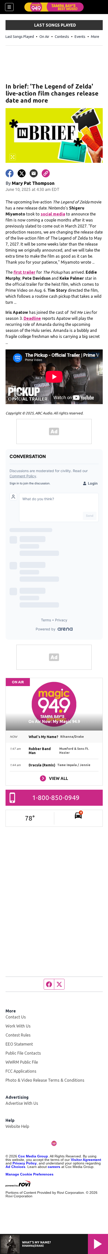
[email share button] (34, 173)
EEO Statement (19, 1044)
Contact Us (16, 1017)
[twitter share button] (22, 173)
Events (80, 37)
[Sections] (9, 7)
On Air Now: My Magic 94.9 (54, 721)
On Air (44, 37)
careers (54, 1167)
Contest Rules (18, 1035)
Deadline (32, 318)
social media (53, 214)
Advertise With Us (22, 1103)
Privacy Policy (25, 1163)
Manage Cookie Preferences (29, 1174)
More (95, 37)
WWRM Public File (22, 1062)
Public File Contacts (23, 1053)
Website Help (17, 1126)
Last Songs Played (20, 37)
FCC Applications (21, 1071)
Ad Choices (15, 1167)
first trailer (24, 272)
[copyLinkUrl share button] (46, 173)
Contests (62, 37)
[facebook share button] (10, 173)
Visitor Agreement (86, 1160)
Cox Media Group (33, 1156)
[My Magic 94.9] (54, 7)
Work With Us (18, 1026)
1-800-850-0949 (56, 797)
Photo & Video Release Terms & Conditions (45, 1080)
